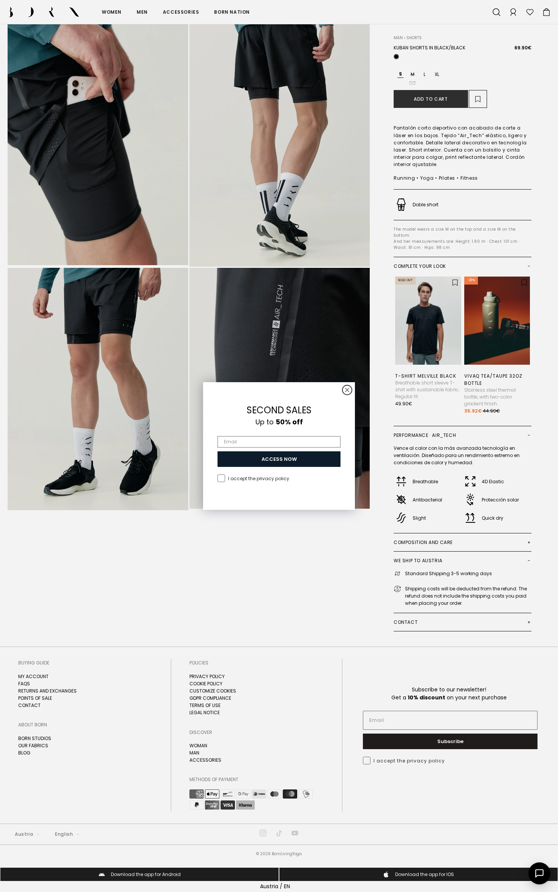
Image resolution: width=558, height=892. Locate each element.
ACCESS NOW (279, 459)
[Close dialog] (347, 390)
